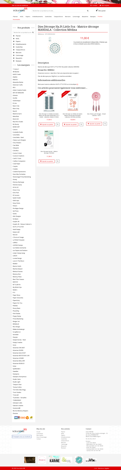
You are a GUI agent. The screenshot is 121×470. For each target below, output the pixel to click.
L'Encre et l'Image (18, 237)
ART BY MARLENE (18, 93)
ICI (77, 84)
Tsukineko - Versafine (19, 398)
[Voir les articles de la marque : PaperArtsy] (91, 461)
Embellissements (21, 44)
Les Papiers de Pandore (20, 250)
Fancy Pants (16, 203)
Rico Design (16, 327)
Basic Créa (16, 106)
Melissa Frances (18, 271)
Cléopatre (16, 148)
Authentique (16, 101)
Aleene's (15, 79)
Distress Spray (17, 185)
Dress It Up (16, 190)
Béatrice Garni (17, 114)
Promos (100, 16)
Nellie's (15, 290)
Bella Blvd (16, 116)
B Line (15, 103)
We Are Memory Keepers (20, 411)
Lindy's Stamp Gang (19, 253)
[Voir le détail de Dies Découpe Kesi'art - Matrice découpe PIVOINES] (58, 161)
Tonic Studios (17, 392)
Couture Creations (18, 156)
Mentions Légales (103, 468)
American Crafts (18, 85)
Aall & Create (17, 74)
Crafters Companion (19, 161)
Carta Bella (16, 135)
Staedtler (15, 371)
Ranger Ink (16, 321)
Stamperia (16, 374)
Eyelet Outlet (17, 198)
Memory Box (17, 274)
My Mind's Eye (17, 287)
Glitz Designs (17, 216)
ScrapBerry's (17, 332)
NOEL (17, 39)
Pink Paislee (16, 313)
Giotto (15, 214)
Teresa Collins (17, 387)
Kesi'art (15, 235)
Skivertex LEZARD (18, 358)
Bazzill (15, 111)
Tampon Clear (17, 384)
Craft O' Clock (17, 158)
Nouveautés (16, 19)
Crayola (15, 166)
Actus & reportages (42, 437)
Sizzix (14, 345)
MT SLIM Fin (16, 285)
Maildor (15, 263)
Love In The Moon (18, 261)
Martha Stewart (17, 269)
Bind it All (16, 119)
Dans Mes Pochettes (19, 174)
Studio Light (16, 382)
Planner (18, 36)
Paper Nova (16, 295)
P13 (14, 292)
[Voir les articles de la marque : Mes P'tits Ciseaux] (79, 463)
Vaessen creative (18, 405)
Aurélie (15, 98)
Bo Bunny (16, 124)
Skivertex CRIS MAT (19, 348)
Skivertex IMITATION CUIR (21, 355)
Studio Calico (17, 379)
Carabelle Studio (18, 132)
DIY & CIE (15, 187)
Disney (15, 179)
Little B (15, 256)
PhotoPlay (16, 311)
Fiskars (15, 206)
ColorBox (16, 150)
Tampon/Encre (20, 50)
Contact (39, 439)
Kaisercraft (16, 232)
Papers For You (17, 303)
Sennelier (16, 334)
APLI (14, 87)
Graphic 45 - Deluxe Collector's (22, 224)
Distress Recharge (18, 182)
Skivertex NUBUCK (18, 363)
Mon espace (40, 435)
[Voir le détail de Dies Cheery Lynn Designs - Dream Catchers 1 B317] (105, 123)
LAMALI (15, 242)
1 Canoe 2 (16, 69)
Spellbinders (16, 369)
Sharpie (15, 337)
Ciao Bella (16, 145)
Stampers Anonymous (19, 377)
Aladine (15, 77)
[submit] (87, 11)
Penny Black (16, 308)
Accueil (38, 432)
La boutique (40, 433)
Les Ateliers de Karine (19, 248)
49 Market (16, 72)
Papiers (18, 41)
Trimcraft (16, 395)
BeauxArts (19, 58)
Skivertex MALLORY (19, 361)
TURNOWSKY (17, 400)
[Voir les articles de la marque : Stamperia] (42, 463)
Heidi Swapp (16, 229)
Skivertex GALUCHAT (19, 353)
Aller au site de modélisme (20, 5)
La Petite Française (18, 240)
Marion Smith (17, 266)
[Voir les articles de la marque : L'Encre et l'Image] (66, 463)
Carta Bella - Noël (18, 137)
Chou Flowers (17, 143)
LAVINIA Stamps (18, 245)
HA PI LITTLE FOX (18, 227)
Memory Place (17, 277)
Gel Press (16, 211)
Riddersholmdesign (19, 329)
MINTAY (15, 282)
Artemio (15, 95)
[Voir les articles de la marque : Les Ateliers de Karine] (54, 463)
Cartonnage (19, 55)
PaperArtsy (16, 300)
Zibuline (15, 413)
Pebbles (15, 306)
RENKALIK (16, 324)
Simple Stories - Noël (19, 340)
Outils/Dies (19, 47)
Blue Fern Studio (18, 122)
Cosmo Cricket (17, 153)
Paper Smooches (18, 298)
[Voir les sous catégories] (14, 36)
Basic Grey (16, 108)
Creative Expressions (19, 171)
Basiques (18, 61)
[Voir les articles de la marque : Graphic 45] (29, 462)
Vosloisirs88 (16, 408)
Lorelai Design (17, 258)
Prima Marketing (18, 319)
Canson (15, 129)
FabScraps (16, 200)
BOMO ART (16, 127)
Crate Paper (16, 164)
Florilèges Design (18, 208)
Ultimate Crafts (17, 403)
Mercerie (18, 52)
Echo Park (16, 193)
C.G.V (95, 468)
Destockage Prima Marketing (22, 177)
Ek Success (16, 195)
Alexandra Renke (18, 82)
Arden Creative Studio (19, 90)
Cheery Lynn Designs (19, 140)
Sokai (14, 366)
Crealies (15, 169)
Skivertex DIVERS (18, 350)
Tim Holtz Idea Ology (19, 390)
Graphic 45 (16, 221)
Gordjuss (15, 219)
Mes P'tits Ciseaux (18, 279)
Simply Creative (17, 342)
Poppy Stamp (17, 316)
